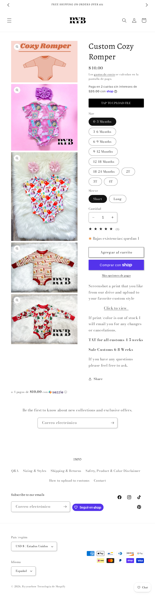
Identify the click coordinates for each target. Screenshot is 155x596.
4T (111, 181)
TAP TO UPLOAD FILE (116, 103)
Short (97, 199)
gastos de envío (104, 74)
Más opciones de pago (116, 275)
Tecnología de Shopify (51, 586)
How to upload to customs (69, 480)
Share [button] (98, 379)
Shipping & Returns (66, 470)
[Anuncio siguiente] (146, 4)
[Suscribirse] (112, 423)
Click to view (116, 308)
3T (95, 181)
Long (118, 199)
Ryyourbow (29, 586)
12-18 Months (103, 161)
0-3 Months (102, 121)
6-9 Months (102, 141)
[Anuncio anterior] (8, 4)
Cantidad (95, 209)
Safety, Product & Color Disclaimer (113, 470)
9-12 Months (103, 151)
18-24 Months (104, 171)
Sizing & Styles (34, 470)
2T (128, 171)
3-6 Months (102, 131)
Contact (100, 480)
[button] (9, 20)
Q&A (15, 470)
